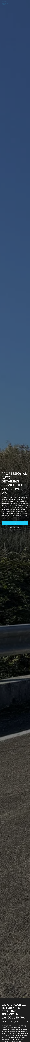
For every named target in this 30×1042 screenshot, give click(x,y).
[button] (26, 2)
